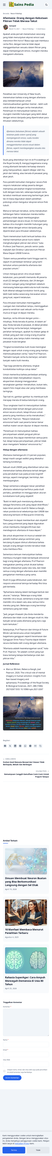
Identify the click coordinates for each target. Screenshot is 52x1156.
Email (5, 1050)
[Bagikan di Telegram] (30, 746)
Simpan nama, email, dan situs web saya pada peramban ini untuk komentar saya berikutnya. (27, 1071)
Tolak (38, 1150)
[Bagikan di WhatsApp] (25, 746)
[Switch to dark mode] (46, 4)
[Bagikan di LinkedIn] (15, 746)
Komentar (7, 1007)
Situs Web (6, 1060)
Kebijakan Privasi (22, 1143)
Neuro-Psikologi (28, 29)
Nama (6, 1040)
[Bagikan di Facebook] (5, 746)
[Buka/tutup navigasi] (4, 4)
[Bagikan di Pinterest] (20, 746)
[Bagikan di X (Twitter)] (10, 746)
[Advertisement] (26, 812)
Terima (14, 1150)
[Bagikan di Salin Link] (40, 746)
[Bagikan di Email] (35, 746)
